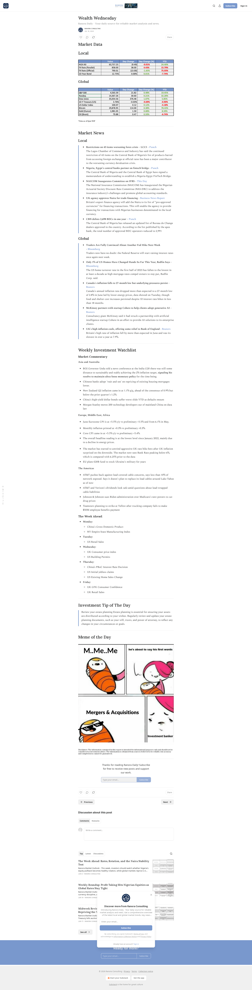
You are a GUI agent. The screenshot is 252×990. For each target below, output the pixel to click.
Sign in (243, 5)
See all (83, 932)
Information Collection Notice (125, 936)
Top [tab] (81, 853)
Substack (113, 984)
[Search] (214, 5)
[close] (151, 895)
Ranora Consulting (93, 28)
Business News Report (152, 198)
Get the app (139, 978)
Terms (134, 971)
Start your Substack (119, 978)
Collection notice (145, 971)
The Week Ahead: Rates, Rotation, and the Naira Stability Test (113, 863)
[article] (126, 869)
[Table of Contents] (3, 495)
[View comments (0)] (87, 37)
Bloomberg (94, 249)
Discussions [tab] (98, 853)
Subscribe (230, 5)
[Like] (80, 37)
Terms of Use (139, 934)
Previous (88, 802)
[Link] (74, 44)
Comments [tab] (84, 821)
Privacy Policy (146, 936)
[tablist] (89, 820)
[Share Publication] (219, 5)
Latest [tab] (88, 853)
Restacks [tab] (95, 821)
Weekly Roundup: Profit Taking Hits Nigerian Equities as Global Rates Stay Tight (113, 886)
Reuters (90, 287)
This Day (142, 181)
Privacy (127, 971)
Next (165, 802)
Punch (152, 147)
